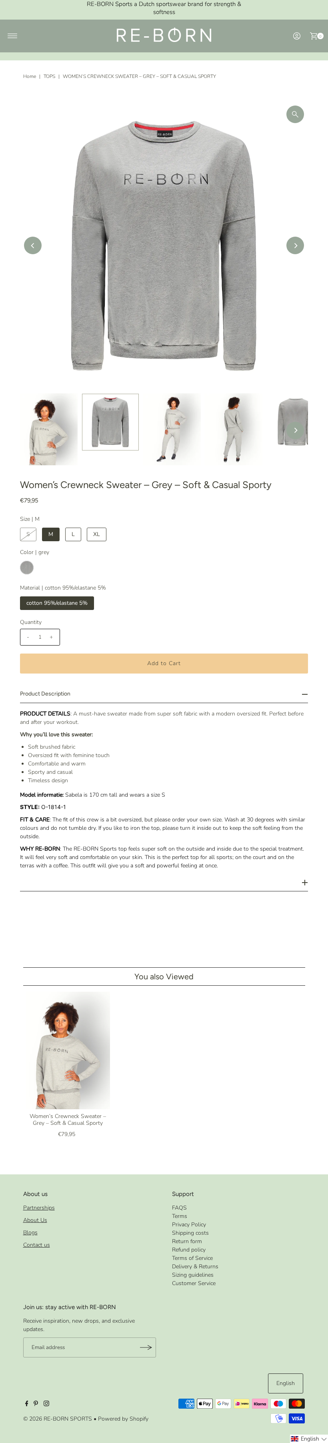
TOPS (49, 76)
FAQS (179, 1208)
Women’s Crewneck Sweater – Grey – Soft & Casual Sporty (68, 1119)
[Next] (295, 245)
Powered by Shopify (123, 1419)
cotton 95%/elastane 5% (57, 603)
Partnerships (39, 1208)
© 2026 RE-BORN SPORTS (57, 1419)
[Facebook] (26, 1405)
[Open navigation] (12, 36)
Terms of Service (192, 1258)
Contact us (36, 1245)
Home (29, 76)
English (285, 1383)
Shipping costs (190, 1233)
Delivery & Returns (195, 1266)
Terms (179, 1216)
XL (96, 534)
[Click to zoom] (295, 114)
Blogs (30, 1232)
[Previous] (33, 245)
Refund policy (189, 1250)
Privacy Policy (189, 1224)
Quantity (31, 622)
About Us (35, 1220)
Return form (187, 1241)
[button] (309, 1439)
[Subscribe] (146, 1347)
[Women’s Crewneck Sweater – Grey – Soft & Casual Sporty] (68, 1050)
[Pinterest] (36, 1405)
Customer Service (194, 1283)
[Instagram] (46, 1405)
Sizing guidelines (193, 1275)
